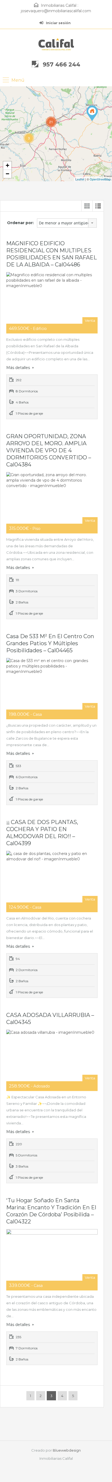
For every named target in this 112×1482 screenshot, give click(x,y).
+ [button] (7, 165)
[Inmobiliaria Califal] (56, 44)
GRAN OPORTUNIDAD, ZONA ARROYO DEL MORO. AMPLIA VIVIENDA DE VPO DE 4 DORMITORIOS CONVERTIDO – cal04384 (48, 450)
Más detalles (18, 367)
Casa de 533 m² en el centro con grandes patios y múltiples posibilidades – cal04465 (50, 643)
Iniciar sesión (58, 23)
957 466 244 (61, 64)
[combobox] (67, 223)
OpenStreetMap (100, 179)
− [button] (7, 173)
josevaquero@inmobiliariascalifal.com (56, 10)
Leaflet (79, 179)
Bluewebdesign (67, 1450)
